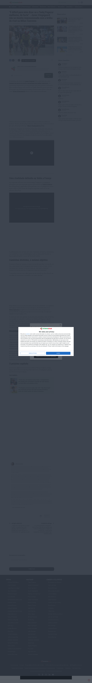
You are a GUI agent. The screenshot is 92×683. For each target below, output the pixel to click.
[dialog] (46, 341)
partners (28, 333)
